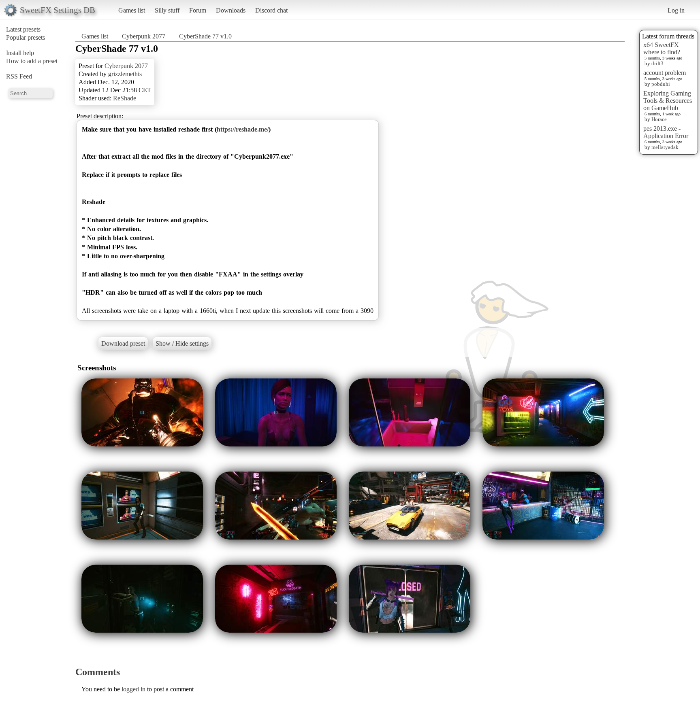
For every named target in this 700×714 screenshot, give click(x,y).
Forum (197, 10)
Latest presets (23, 29)
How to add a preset (32, 60)
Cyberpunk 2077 (143, 36)
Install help (20, 52)
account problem (664, 72)
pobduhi (660, 84)
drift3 (657, 63)
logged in (133, 689)
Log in (676, 10)
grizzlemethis (125, 73)
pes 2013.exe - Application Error (665, 132)
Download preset (123, 343)
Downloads (230, 10)
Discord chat (271, 10)
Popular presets (25, 37)
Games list (131, 10)
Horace (659, 119)
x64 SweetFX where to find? (661, 48)
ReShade (124, 98)
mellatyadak (665, 147)
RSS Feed (19, 76)
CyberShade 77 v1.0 (205, 36)
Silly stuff (167, 10)
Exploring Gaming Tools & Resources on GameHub (667, 100)
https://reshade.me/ (243, 129)
